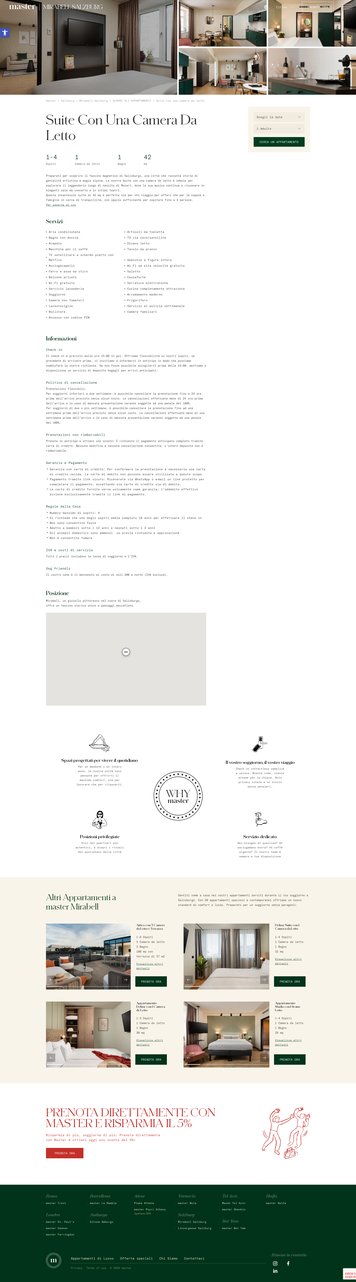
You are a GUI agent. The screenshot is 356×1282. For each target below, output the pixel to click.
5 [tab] (122, 986)
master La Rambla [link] (103, 1203)
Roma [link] (51, 1196)
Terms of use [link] (96, 1268)
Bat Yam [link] (230, 1221)
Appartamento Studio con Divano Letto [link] (287, 1007)
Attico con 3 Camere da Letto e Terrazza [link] (150, 927)
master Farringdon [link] (60, 1234)
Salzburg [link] (67, 100)
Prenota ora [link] (318, 7)
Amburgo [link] (98, 1215)
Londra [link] (53, 1215)
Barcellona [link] (100, 1196)
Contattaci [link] (194, 1258)
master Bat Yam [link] (233, 1228)
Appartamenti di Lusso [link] (92, 1258)
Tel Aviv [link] (230, 1196)
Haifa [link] (271, 1196)
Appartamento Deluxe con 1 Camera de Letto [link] (150, 1007)
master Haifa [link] (276, 1203)
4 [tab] (105, 986)
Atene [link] (139, 1196)
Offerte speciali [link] (136, 1258)
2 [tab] (72, 986)
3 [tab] (88, 986)
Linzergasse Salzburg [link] (194, 1228)
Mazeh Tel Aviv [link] (233, 1203)
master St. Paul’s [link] (60, 1221)
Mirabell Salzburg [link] (93, 100)
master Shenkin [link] (233, 1209)
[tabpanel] (88, 956)
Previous (51, 980)
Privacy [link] (77, 1268)
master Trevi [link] (56, 1203)
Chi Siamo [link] (168, 1258)
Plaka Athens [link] (144, 1203)
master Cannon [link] (57, 1228)
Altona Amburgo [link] (101, 1221)
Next (125, 980)
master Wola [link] (187, 1203)
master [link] (51, 100)
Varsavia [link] (187, 1196)
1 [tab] (55, 986)
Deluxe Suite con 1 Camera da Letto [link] (287, 927)
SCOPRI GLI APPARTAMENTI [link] (132, 100)
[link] (5, 33)
